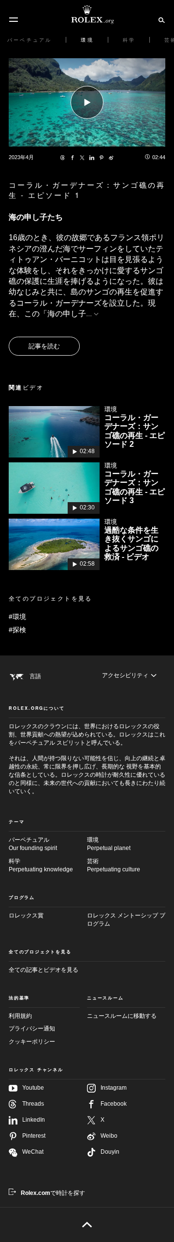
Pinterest (33, 1135)
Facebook (114, 1103)
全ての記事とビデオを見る (43, 969)
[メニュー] (13, 20)
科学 (41, 865)
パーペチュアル (33, 843)
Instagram (114, 1087)
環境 (108, 843)
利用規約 (20, 1016)
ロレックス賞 (26, 915)
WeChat (33, 1151)
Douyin (110, 1151)
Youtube (33, 1087)
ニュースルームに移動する (122, 1016)
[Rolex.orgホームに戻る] (87, 14)
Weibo (109, 1135)
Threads (33, 1103)
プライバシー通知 (32, 1028)
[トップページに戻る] (87, 1224)
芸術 (113, 865)
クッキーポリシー (32, 1041)
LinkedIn (33, 1119)
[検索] (160, 19)
